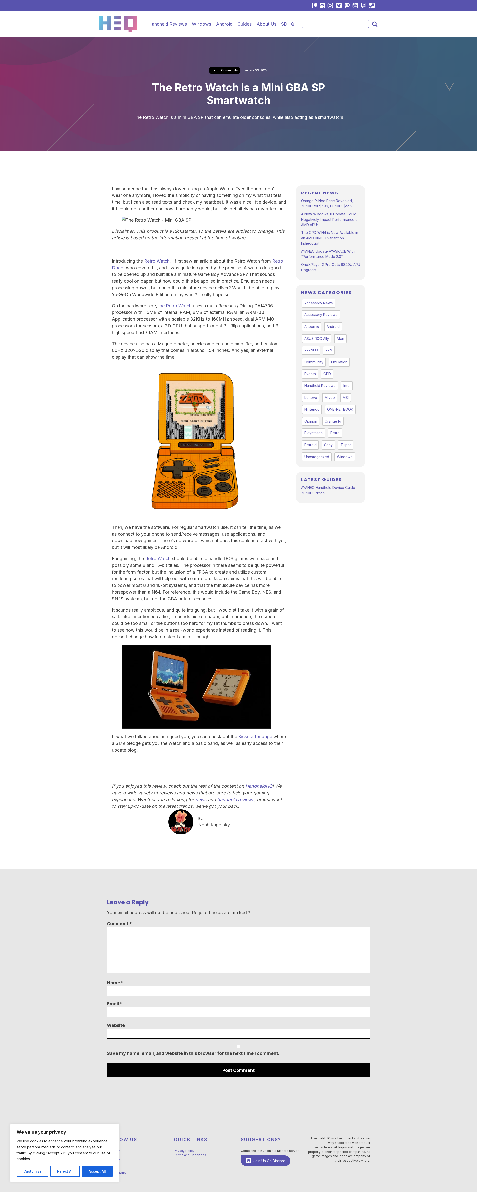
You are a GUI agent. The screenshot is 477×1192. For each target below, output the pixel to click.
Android (224, 24)
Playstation (313, 433)
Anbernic (311, 326)
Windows (201, 24)
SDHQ (287, 24)
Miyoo (330, 397)
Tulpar (345, 445)
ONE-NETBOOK (340, 409)
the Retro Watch (175, 305)
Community (229, 70)
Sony (328, 445)
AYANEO (311, 350)
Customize (32, 1171)
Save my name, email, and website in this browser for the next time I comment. (193, 1053)
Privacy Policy (184, 1151)
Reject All (65, 1171)
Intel (346, 386)
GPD (327, 374)
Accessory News (318, 303)
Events (310, 374)
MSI (346, 397)
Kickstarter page (255, 736)
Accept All (97, 1171)
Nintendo (311, 409)
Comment (119, 923)
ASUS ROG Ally (316, 338)
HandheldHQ (258, 786)
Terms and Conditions (190, 1155)
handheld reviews (235, 799)
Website (116, 1025)
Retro (216, 70)
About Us (266, 24)
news (201, 799)
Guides (245, 24)
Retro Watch (157, 261)
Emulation (339, 362)
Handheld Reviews (167, 24)
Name (115, 982)
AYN (328, 350)
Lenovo (310, 397)
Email (114, 1003)
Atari (340, 338)
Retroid (310, 445)
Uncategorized (316, 457)
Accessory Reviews (321, 314)
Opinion (310, 421)
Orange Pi (333, 421)
